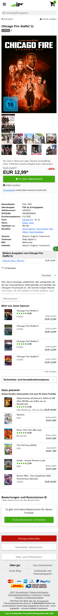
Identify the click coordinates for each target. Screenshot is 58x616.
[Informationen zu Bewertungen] (45, 497)
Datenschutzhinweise (39, 592)
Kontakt (46, 595)
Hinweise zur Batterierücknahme (29, 598)
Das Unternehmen (42, 565)
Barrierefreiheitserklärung (19, 595)
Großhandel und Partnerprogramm (42, 572)
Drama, (25, 223)
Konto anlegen (49, 19)
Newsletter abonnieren (29, 547)
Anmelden (8, 19)
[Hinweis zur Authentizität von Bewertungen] (30, 313)
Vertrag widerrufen (29, 538)
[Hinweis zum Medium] (11, 30)
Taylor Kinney (42, 229)
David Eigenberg (36, 232)
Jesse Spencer (28, 229)
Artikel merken (12, 185)
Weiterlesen (10, 298)
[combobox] (29, 12)
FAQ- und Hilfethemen (29, 557)
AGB (12, 592)
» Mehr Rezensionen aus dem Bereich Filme (20, 500)
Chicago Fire (27, 220)
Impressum (37, 595)
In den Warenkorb (30, 179)
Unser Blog (15, 571)
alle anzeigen (51, 372)
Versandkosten (9, 190)
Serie (31, 223)
